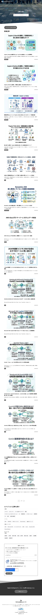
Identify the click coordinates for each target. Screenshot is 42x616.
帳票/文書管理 (12, 516)
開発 (26, 511)
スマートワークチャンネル (36, 604)
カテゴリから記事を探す (10, 27)
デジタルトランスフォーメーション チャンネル (9, 604)
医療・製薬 (14, 535)
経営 (8, 516)
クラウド (6, 511)
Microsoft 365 (10, 526)
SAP (5, 526)
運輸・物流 (26, 535)
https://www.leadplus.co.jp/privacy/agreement (17, 563)
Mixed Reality (22, 521)
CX (5, 516)
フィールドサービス (17, 526)
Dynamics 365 (31, 526)
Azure (27, 526)
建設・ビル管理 (20, 535)
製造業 (6, 535)
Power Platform (7, 529)
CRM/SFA (9, 521)
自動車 (31, 535)
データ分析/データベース (19, 511)
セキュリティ (11, 511)
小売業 (10, 535)
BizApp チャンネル (28, 604)
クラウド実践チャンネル (20, 604)
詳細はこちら (21, 591)
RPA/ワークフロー (16, 521)
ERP (5, 521)
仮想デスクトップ (30, 521)
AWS (23, 526)
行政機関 (34, 535)
